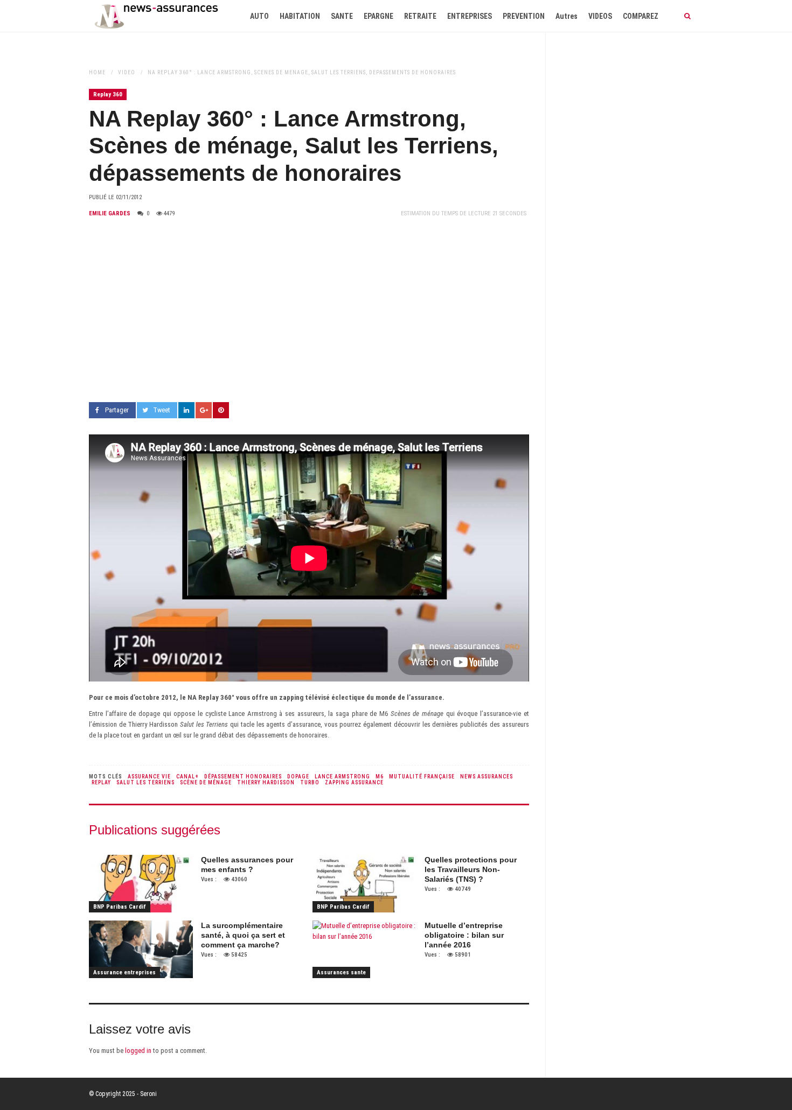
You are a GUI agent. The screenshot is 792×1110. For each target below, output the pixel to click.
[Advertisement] (309, 310)
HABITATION (300, 16)
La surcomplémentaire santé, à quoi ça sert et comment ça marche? (243, 935)
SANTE (342, 16)
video (126, 72)
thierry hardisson (266, 782)
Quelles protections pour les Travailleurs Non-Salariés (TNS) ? (471, 869)
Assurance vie (149, 776)
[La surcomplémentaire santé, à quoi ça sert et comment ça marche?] (141, 950)
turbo (309, 782)
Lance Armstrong (342, 776)
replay (101, 782)
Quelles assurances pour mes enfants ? (247, 864)
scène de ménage (206, 782)
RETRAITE (420, 16)
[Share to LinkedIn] (186, 410)
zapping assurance (354, 782)
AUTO (259, 16)
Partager (117, 410)
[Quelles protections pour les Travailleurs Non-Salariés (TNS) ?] (364, 884)
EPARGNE (378, 16)
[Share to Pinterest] (221, 410)
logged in (138, 1050)
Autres (566, 16)
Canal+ (187, 776)
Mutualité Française (422, 776)
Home (97, 72)
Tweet (161, 410)
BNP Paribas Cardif (119, 906)
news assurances (486, 776)
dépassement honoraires (243, 776)
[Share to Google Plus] (204, 410)
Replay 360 (107, 94)
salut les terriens (145, 782)
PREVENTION (524, 16)
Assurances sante (341, 972)
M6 (380, 776)
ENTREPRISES (469, 16)
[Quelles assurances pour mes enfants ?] (141, 884)
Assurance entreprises (124, 972)
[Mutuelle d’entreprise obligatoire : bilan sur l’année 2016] (364, 950)
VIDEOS (600, 16)
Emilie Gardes (109, 213)
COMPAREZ (640, 16)
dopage (298, 776)
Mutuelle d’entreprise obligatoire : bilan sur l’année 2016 (464, 935)
